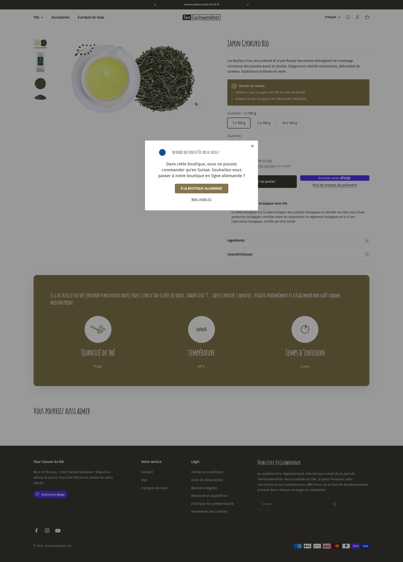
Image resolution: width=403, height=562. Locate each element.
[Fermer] (252, 146)
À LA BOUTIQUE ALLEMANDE (201, 188)
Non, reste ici (201, 199)
